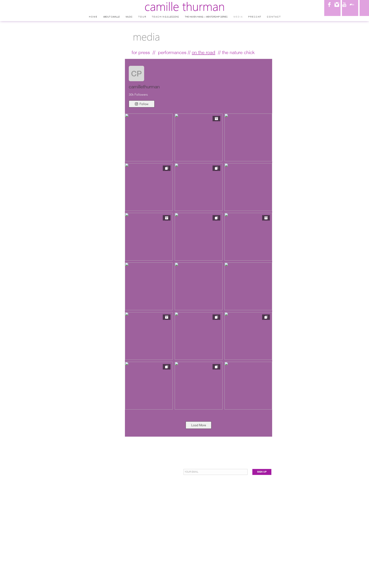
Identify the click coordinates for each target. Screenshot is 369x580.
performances (172, 52)
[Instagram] (336, 4)
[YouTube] (344, 4)
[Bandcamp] (351, 4)
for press (141, 52)
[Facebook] (329, 4)
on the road (203, 52)
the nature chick (238, 52)
